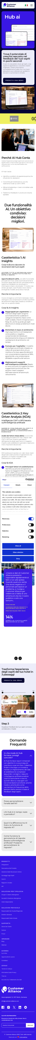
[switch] (31, 524)
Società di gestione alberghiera (11, 898)
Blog (3, 941)
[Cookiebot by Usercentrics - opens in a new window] (25, 479)
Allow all (18, 546)
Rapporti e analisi (7, 882)
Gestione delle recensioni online (12, 872)
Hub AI (3, 879)
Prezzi (3, 933)
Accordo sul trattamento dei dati (12, 979)
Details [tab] (18, 485)
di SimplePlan (23, 1037)
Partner (4, 930)
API (2, 886)
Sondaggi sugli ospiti (8, 875)
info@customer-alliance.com (10, 1001)
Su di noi (4, 953)
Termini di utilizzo (7, 968)
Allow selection (18, 552)
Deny (18, 558)
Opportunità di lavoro (8, 957)
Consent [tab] (6, 485)
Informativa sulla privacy (9, 972)
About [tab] (29, 485)
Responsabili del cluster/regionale (12, 911)
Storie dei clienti (6, 926)
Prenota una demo (14, 80)
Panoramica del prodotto (9, 868)
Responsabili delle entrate (9, 918)
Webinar (4, 945)
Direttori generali (7, 914)
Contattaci (5, 960)
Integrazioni (5, 864)
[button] (31, 5)
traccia (4, 976)
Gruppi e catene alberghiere (10, 894)
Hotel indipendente (7, 902)
